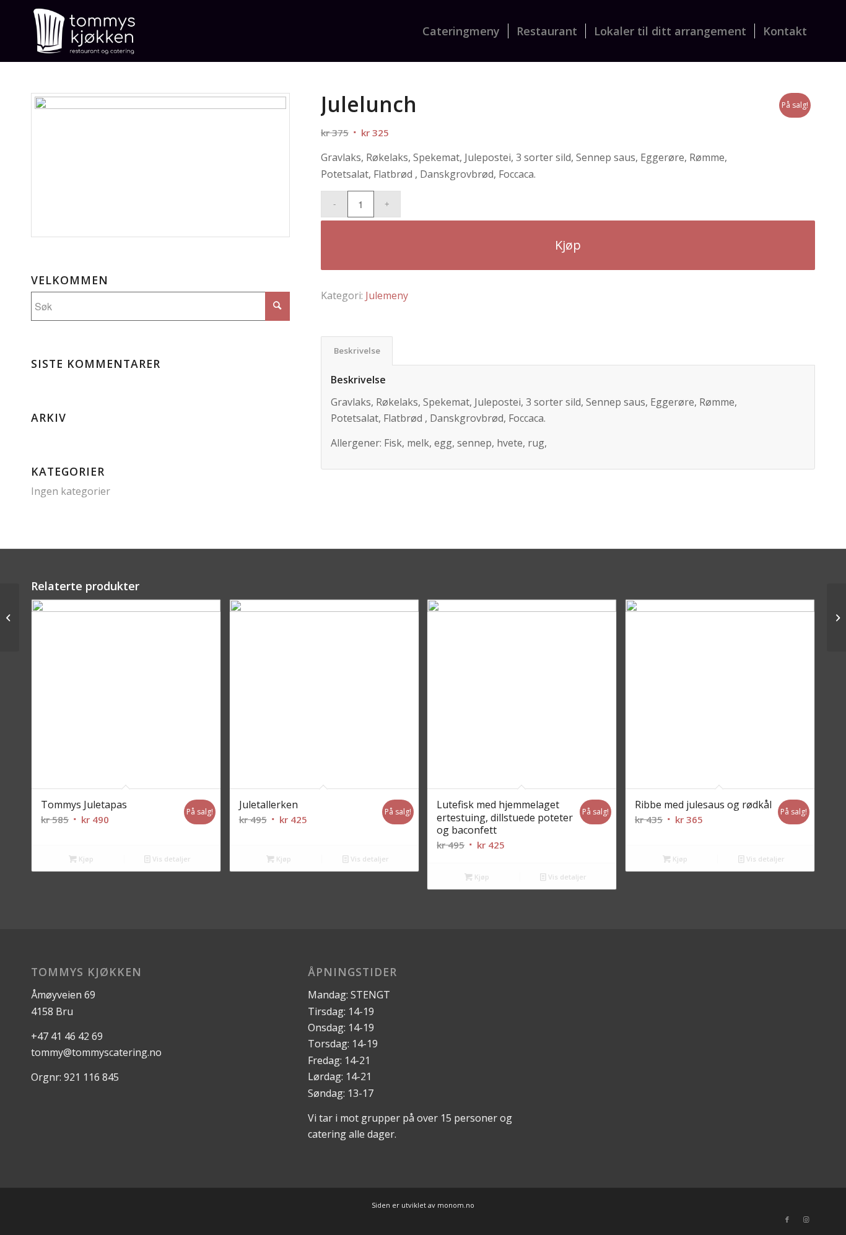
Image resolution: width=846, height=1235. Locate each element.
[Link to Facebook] (787, 1219)
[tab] (357, 350)
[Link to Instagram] (805, 1219)
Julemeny (386, 295)
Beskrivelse (357, 350)
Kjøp (568, 245)
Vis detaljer (170, 858)
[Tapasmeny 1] (9, 617)
